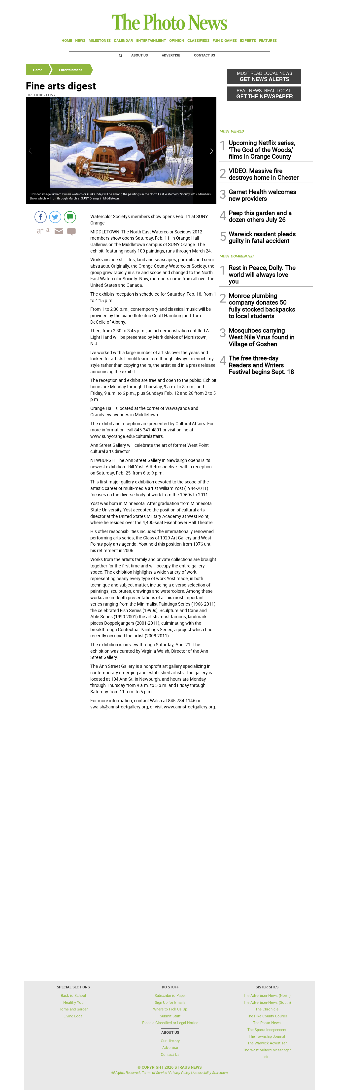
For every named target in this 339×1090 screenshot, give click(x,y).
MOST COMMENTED (236, 255)
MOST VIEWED (231, 131)
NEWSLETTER (273, 6)
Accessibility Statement (210, 1072)
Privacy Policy (179, 1072)
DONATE (301, 6)
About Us (139, 55)
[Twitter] (55, 217)
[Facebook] (40, 217)
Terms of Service (154, 1072)
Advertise (171, 55)
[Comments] (70, 217)
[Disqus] (121, 779)
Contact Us (204, 55)
